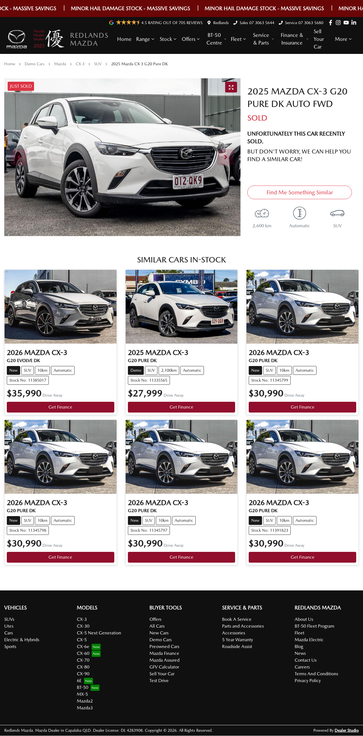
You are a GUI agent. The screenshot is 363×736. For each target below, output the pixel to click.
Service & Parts (261, 39)
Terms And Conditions (316, 673)
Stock (166, 39)
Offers (188, 39)
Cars (8, 633)
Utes (8, 626)
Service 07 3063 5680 (304, 22)
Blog (299, 646)
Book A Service (237, 619)
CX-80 (83, 667)
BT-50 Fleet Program (314, 626)
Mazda (60, 64)
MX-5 (82, 694)
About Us (304, 619)
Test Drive (159, 680)
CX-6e (83, 646)
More (341, 39)
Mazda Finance (164, 653)
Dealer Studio (347, 730)
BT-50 (82, 687)
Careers (302, 667)
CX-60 (83, 653)
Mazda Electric (309, 639)
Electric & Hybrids (21, 639)
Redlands (221, 22)
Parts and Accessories (243, 626)
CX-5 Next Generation (99, 633)
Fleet (236, 39)
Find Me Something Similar (300, 192)
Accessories (233, 633)
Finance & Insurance (292, 39)
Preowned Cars (164, 646)
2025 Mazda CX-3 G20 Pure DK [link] (139, 64)
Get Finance (60, 407)
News (300, 653)
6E (79, 680)
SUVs (9, 619)
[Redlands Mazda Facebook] (331, 22)
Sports (10, 646)
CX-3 (80, 64)
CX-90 (83, 673)
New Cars (158, 633)
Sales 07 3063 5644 (257, 22)
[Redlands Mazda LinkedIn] (355, 22)
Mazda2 (85, 701)
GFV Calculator (164, 667)
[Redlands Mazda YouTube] (347, 22)
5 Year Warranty (237, 639)
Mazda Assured (164, 660)
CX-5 (82, 639)
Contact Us (305, 660)
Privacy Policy (308, 680)
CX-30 (83, 626)
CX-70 (83, 660)
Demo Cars (35, 64)
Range (143, 39)
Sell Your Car (319, 39)
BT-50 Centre (214, 39)
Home (124, 39)
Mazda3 (85, 707)
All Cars (156, 626)
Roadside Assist (237, 646)
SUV (98, 64)
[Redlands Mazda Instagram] (339, 22)
